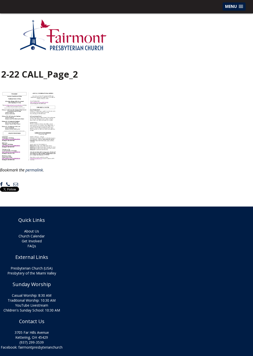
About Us (31, 231)
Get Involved (32, 241)
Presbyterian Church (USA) (32, 268)
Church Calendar (32, 236)
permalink (34, 170)
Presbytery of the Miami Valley (31, 273)
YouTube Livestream (31, 305)
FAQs (31, 246)
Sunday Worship (32, 284)
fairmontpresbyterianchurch (40, 347)
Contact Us (31, 321)
